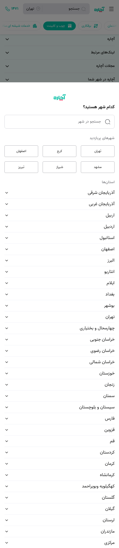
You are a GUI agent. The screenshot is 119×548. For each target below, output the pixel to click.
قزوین (109, 429)
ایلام (111, 283)
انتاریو (109, 271)
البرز (111, 260)
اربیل (110, 215)
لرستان (109, 520)
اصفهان (21, 151)
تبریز (21, 167)
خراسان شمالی (102, 362)
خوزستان (107, 373)
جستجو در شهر (89, 121)
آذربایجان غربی (102, 204)
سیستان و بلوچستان (97, 407)
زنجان (110, 384)
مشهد (98, 167)
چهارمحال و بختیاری (97, 328)
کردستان (107, 452)
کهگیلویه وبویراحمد (98, 486)
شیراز (59, 167)
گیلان (110, 508)
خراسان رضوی (102, 350)
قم (112, 441)
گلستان (108, 497)
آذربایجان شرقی (101, 192)
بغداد (110, 294)
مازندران (108, 531)
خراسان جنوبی (102, 339)
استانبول (107, 238)
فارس (110, 418)
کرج (59, 151)
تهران (97, 151)
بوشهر (109, 305)
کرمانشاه (107, 475)
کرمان (110, 463)
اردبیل (109, 226)
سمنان (109, 396)
